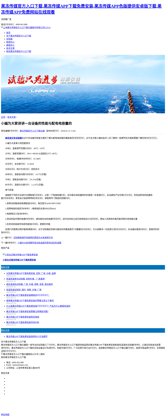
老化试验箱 (110, 404)
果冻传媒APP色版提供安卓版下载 (88, 404)
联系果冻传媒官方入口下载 (18, 51)
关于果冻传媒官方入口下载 (18, 36)
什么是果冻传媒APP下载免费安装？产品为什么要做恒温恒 (38, 306)
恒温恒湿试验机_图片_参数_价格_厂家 (24, 290)
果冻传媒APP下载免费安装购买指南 (22, 317)
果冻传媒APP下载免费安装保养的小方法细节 (26, 336)
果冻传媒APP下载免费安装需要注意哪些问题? (27, 311)
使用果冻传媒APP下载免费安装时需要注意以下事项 (30, 301)
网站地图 (101, 409)
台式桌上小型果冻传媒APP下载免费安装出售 (26, 378)
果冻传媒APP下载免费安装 (58, 404)
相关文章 (5, 330)
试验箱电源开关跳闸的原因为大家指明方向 (33, 238)
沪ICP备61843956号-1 (129, 409)
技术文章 (10, 48)
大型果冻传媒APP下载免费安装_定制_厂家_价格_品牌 (31, 273)
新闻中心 (10, 42)
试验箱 (9, 39)
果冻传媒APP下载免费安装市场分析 (22, 322)
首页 (8, 33)
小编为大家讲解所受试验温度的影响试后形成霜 (39, 243)
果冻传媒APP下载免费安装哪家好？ (28, 295)
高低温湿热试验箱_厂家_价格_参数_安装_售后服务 (29, 284)
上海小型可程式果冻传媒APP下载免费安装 (25, 388)
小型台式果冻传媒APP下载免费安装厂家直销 (26, 384)
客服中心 (10, 45)
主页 (3, 117)
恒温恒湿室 (122, 404)
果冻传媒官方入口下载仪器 (32, 131)
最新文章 (5, 267)
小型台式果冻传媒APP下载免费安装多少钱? (26, 381)
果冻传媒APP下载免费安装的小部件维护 (24, 394)
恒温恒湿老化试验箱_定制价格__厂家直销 (25, 279)
